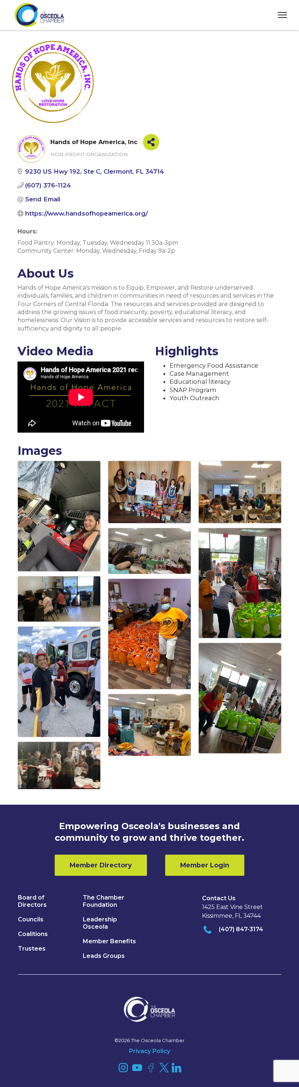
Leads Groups (104, 955)
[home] (39, 15)
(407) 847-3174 (241, 929)
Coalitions (33, 934)
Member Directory (101, 865)
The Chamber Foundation (103, 901)
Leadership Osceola (100, 923)
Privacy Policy (149, 1051)
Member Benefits (109, 941)
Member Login (204, 865)
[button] (279, 15)
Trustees (32, 948)
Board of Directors (32, 901)
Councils (30, 919)
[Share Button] (151, 142)
